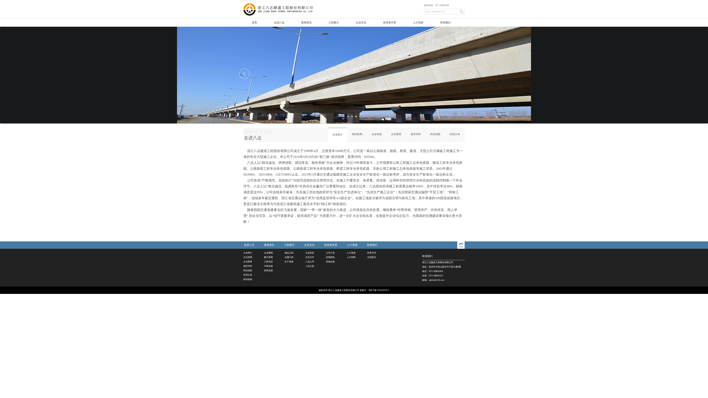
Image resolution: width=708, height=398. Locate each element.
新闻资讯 (306, 22)
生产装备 (289, 261)
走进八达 (279, 22)
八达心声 (309, 261)
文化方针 (309, 257)
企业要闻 (268, 253)
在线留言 (371, 257)
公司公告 (330, 253)
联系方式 (371, 253)
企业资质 (377, 134)
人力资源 (418, 22)
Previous (246, 75)
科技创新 (435, 134)
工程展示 (334, 22)
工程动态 (268, 261)
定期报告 (330, 257)
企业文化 (361, 22)
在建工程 (289, 257)
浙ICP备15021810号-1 (379, 290)
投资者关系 (389, 22)
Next (471, 75)
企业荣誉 (396, 134)
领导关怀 (416, 134)
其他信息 (330, 261)
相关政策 (268, 270)
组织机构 (357, 134)
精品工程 (289, 253)
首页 (254, 22)
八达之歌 (309, 266)
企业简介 (337, 134)
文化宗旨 (309, 253)
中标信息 (268, 266)
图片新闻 (268, 257)
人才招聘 (351, 257)
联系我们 (445, 22)
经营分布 (455, 134)
